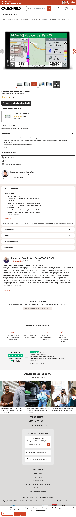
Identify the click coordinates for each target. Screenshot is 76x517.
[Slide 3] (34, 84)
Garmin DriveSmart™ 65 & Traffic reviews (38, 308)
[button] (74, 397)
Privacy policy (38, 473)
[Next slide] (74, 51)
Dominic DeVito (18, 261)
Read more (7, 218)
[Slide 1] (19, 84)
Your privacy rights (38, 477)
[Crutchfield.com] (11, 8)
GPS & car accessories (14, 19)
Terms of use (33, 497)
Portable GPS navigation (40, 19)
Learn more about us (37, 377)
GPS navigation (27, 19)
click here (50, 223)
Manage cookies (38, 480)
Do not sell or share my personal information (38, 484)
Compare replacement (8, 125)
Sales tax (25, 497)
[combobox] (38, 8)
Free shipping (11, 2)
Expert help (13, 174)
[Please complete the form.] (48, 444)
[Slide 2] (27, 84)
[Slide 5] (49, 84)
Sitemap (51, 497)
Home (3, 19)
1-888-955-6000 (18, 177)
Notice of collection (38, 488)
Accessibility (42, 497)
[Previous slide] (2, 51)
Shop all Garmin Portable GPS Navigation (14, 128)
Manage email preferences (38, 492)
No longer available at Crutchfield (16, 103)
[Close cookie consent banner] (74, 508)
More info (5, 147)
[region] (38, 397)
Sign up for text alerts (37, 452)
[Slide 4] (41, 84)
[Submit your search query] (49, 8)
